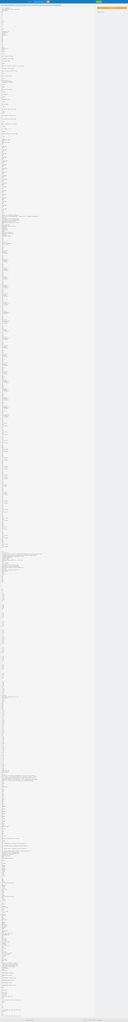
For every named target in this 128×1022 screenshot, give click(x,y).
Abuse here (99, 1020)
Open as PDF (112, 7)
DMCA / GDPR (92, 1020)
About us (85, 1020)
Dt (29, 1)
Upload (99, 1)
